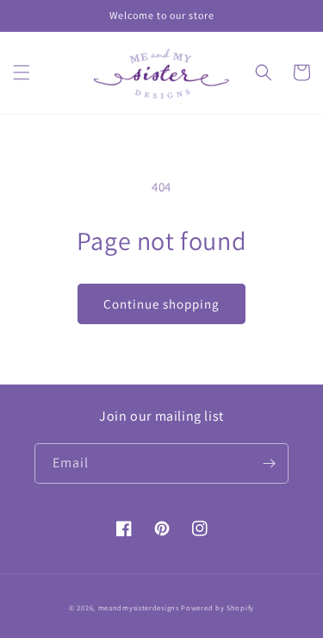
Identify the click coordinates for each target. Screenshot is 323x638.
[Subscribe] (269, 463)
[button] (21, 72)
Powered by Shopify (217, 607)
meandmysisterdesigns (138, 607)
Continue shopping (161, 304)
